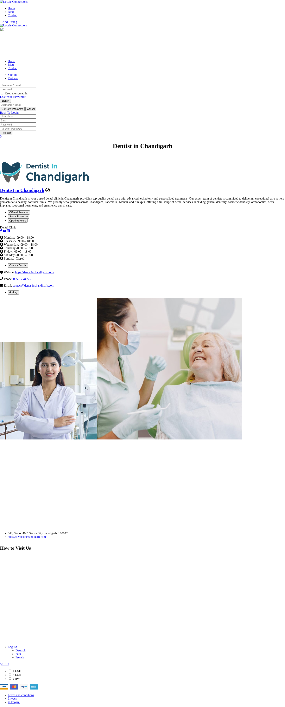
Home (11, 8)
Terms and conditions (21, 695)
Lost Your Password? (13, 97)
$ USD (16, 671)
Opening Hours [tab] (17, 220)
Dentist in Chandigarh (22, 190)
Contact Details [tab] (18, 265)
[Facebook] (1, 231)
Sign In (12, 74)
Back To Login (9, 112)
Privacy (12, 698)
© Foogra (14, 702)
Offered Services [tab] (18, 212)
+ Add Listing (8, 22)
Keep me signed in (16, 93)
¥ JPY (16, 678)
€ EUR (16, 674)
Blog (11, 11)
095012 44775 (22, 279)
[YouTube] (4, 231)
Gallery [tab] (13, 292)
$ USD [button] (4, 664)
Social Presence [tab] (18, 216)
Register (13, 78)
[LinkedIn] (8, 231)
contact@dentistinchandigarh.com (33, 285)
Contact (12, 15)
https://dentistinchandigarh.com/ (34, 272)
